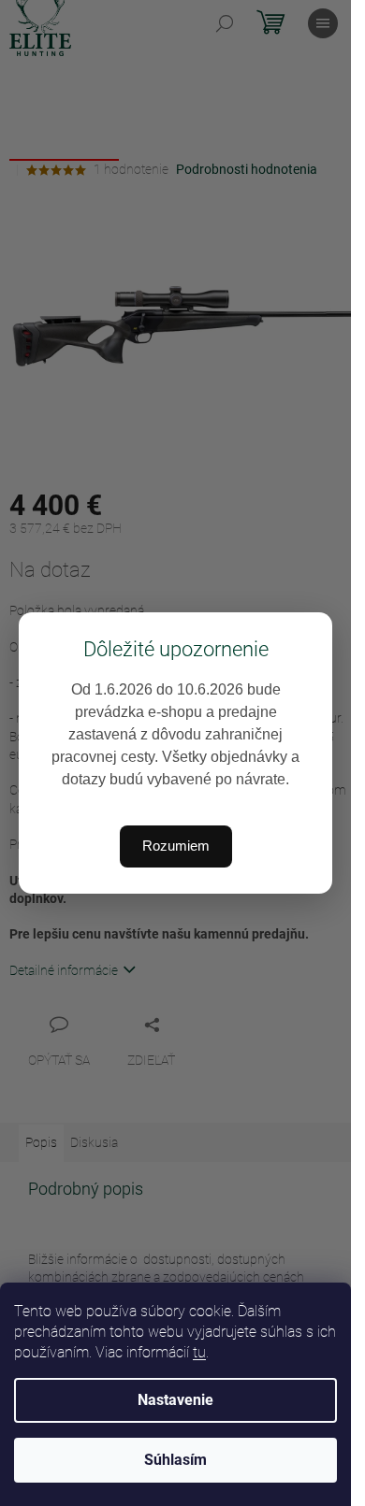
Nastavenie (175, 1400)
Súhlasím (175, 1460)
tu (199, 1352)
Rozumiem (176, 845)
